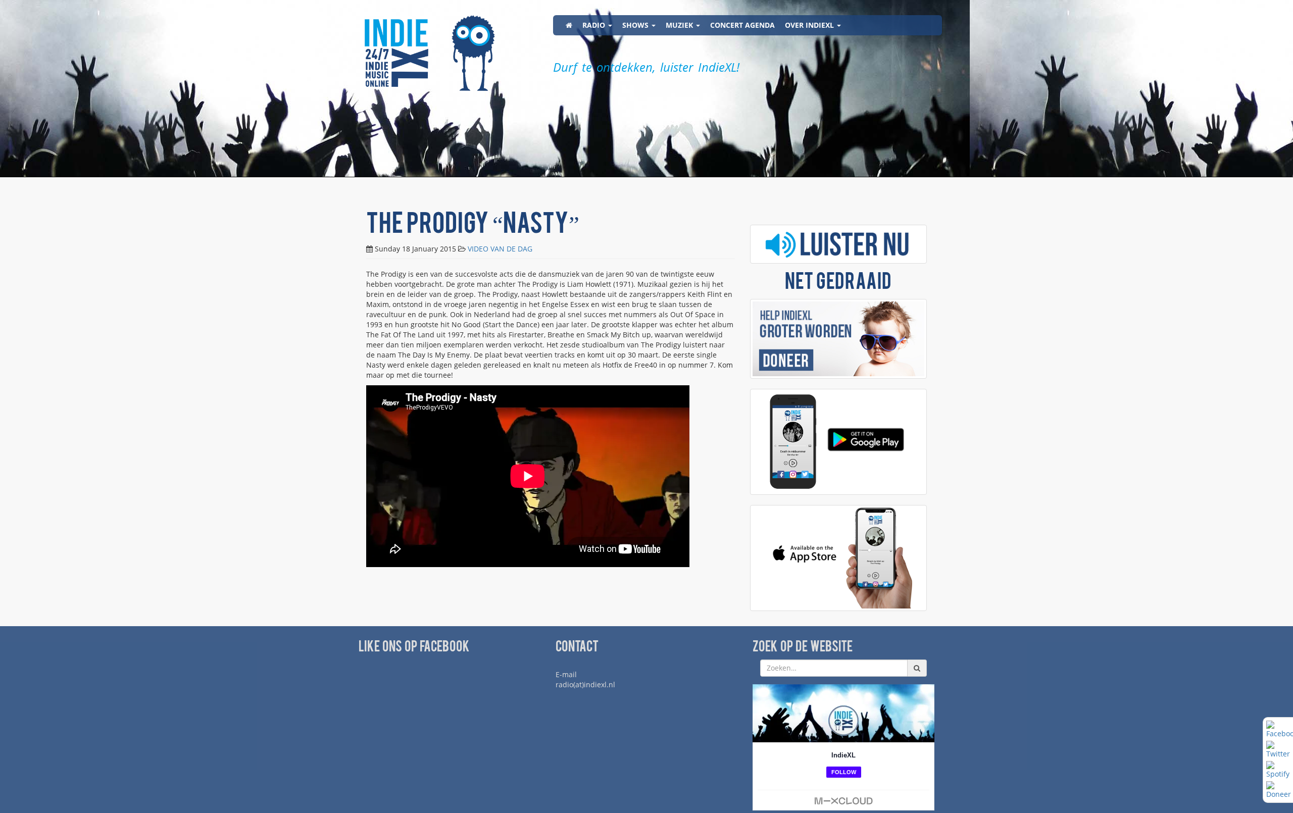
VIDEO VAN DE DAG (500, 248)
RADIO (594, 25)
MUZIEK (680, 25)
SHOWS (636, 25)
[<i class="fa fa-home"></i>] (569, 25)
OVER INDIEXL (810, 25)
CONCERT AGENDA (742, 25)
